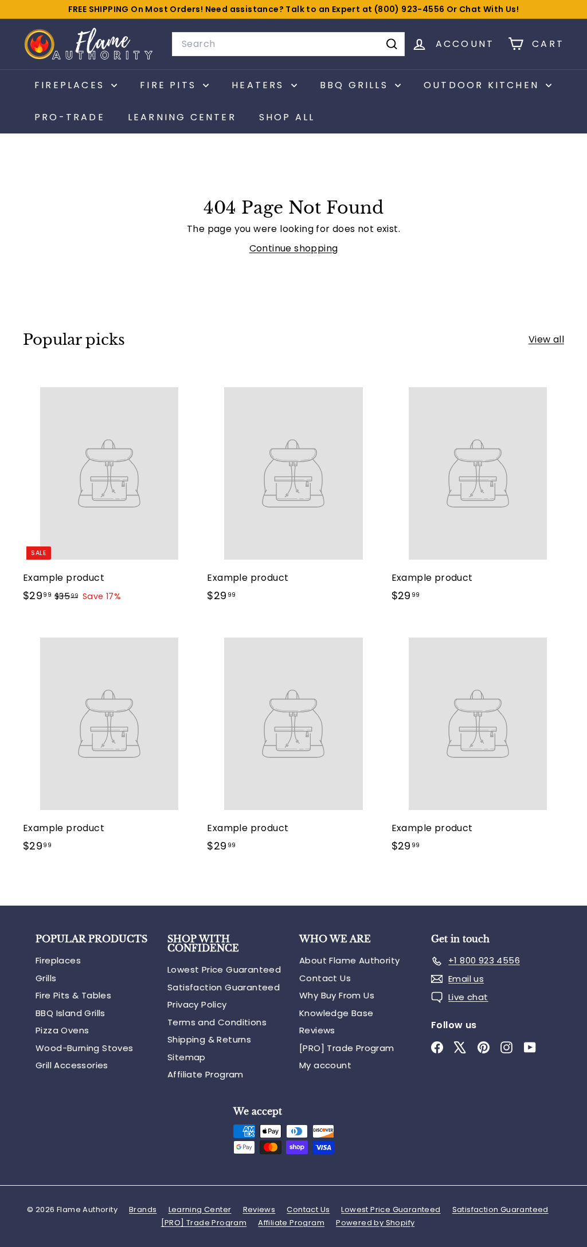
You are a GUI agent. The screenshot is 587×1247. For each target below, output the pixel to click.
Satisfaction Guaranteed (223, 987)
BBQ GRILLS (356, 85)
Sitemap (186, 1057)
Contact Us (325, 978)
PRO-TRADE (69, 117)
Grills (46, 978)
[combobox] (288, 44)
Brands (142, 1209)
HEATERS (260, 85)
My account (325, 1065)
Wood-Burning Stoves (85, 1048)
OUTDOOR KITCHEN (483, 85)
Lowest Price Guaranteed (224, 969)
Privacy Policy (197, 1004)
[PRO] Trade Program (346, 1048)
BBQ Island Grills (70, 1013)
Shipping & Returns (209, 1039)
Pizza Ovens (62, 1030)
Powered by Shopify (375, 1222)
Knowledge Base (336, 1013)
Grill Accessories (72, 1065)
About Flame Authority (349, 960)
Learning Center (182, 117)
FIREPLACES (71, 85)
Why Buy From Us (336, 995)
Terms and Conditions (217, 1022)
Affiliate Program (205, 1074)
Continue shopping (293, 248)
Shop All (287, 117)
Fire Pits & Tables (73, 995)
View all (546, 339)
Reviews (317, 1030)
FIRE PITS (170, 85)
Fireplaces (58, 960)
